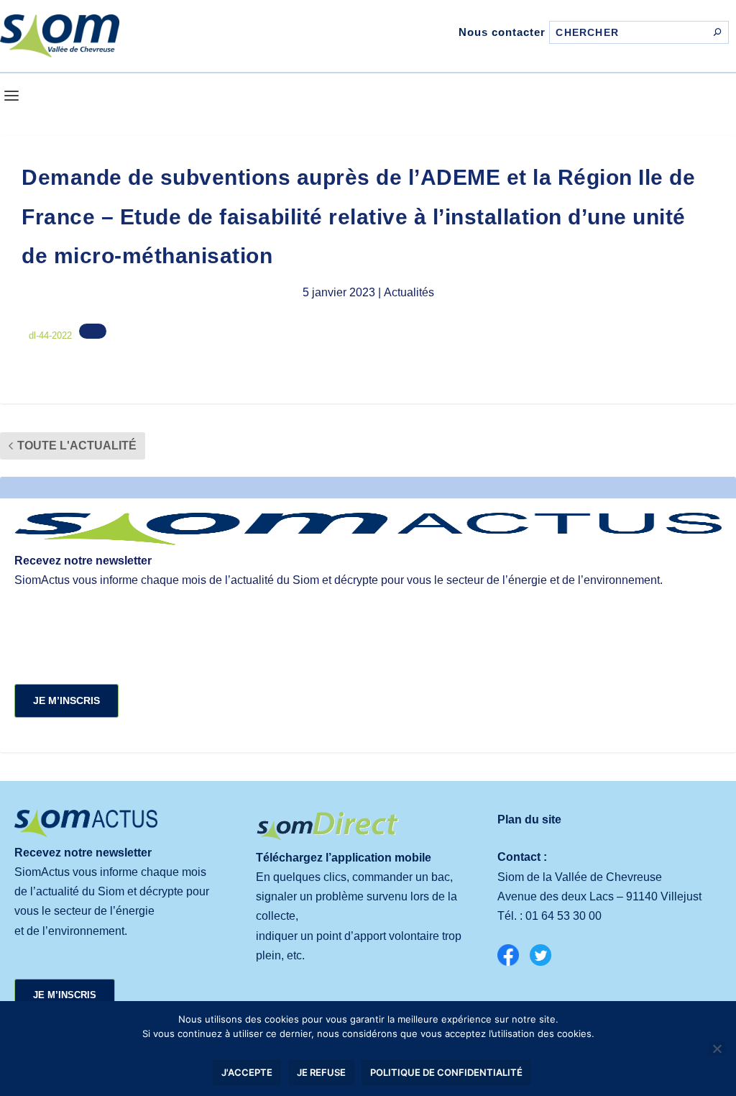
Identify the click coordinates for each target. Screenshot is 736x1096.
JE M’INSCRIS (66, 700)
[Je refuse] (716, 1048)
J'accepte (246, 1072)
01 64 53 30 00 (563, 916)
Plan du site (529, 819)
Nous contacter (502, 32)
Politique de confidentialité (446, 1072)
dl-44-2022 (50, 335)
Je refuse (321, 1072)
